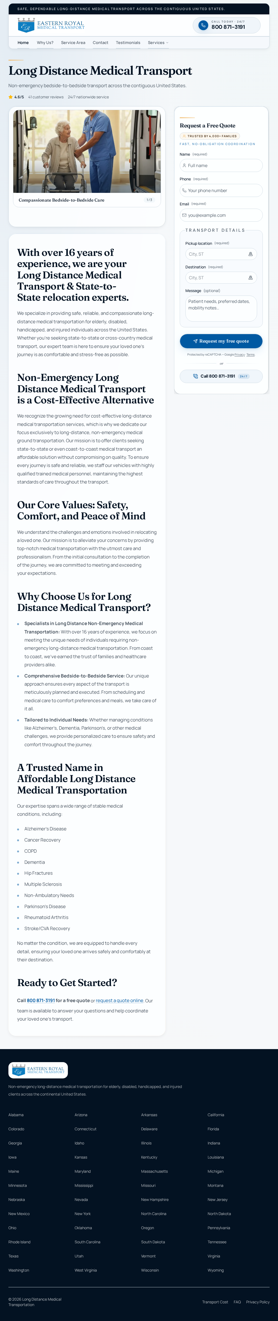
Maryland (83, 1171)
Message (202, 290)
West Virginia (86, 1270)
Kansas (81, 1157)
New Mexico (19, 1213)
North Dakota (219, 1213)
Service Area (73, 42)
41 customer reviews (46, 96)
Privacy (240, 354)
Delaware (149, 1128)
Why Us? (45, 42)
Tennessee (217, 1241)
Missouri (148, 1185)
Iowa (12, 1157)
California (216, 1114)
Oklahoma (83, 1227)
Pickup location (207, 243)
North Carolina (153, 1213)
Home (23, 42)
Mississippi (84, 1185)
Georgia (15, 1143)
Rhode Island (19, 1241)
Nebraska (16, 1199)
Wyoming (216, 1270)
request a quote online (119, 1000)
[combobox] (221, 254)
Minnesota (17, 1185)
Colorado (16, 1128)
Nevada (81, 1199)
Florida (213, 1128)
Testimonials (128, 42)
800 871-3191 (41, 1000)
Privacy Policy (258, 1301)
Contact (100, 42)
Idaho (79, 1143)
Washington (18, 1270)
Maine (13, 1171)
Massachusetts (154, 1171)
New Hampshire (155, 1199)
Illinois (146, 1143)
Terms (251, 354)
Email (193, 203)
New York (83, 1213)
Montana (215, 1185)
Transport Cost (215, 1301)
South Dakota (153, 1241)
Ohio (12, 1227)
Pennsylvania (219, 1227)
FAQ (237, 1301)
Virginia (214, 1256)
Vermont (148, 1256)
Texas (13, 1256)
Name (193, 154)
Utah (79, 1256)
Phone (194, 178)
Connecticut (86, 1128)
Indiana (214, 1143)
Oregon (147, 1227)
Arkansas (149, 1114)
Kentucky (149, 1157)
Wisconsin (150, 1270)
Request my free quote (224, 341)
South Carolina (87, 1241)
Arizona (81, 1114)
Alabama (16, 1114)
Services (156, 42)
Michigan (215, 1171)
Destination (204, 266)
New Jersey (218, 1199)
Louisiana (216, 1157)
